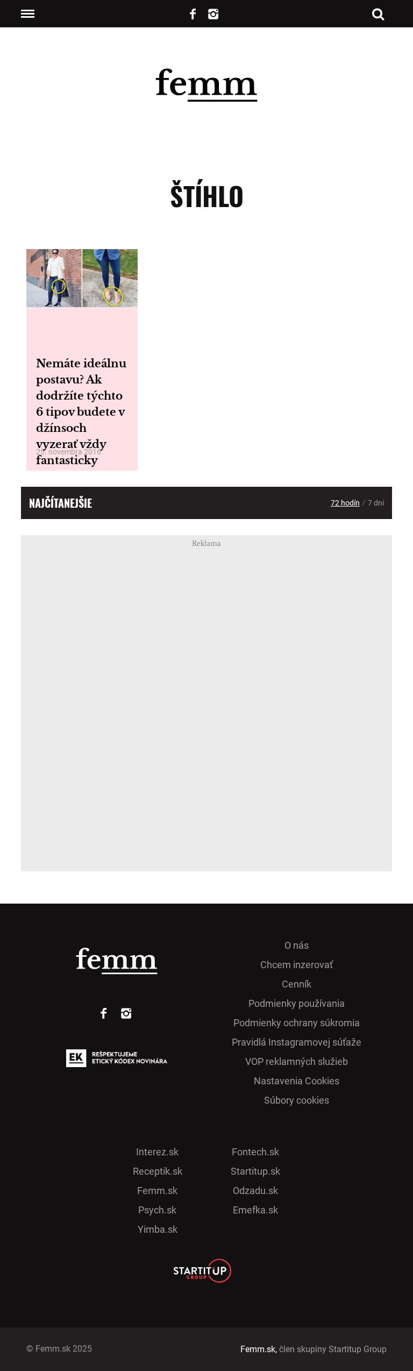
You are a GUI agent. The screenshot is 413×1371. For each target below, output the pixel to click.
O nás (296, 945)
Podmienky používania (296, 1003)
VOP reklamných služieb (296, 1061)
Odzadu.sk (255, 1190)
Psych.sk (157, 1210)
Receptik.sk (157, 1171)
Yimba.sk (157, 1229)
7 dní (376, 503)
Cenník (296, 984)
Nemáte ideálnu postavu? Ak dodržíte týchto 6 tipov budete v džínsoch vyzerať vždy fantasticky (81, 412)
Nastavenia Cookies (296, 1080)
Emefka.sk (255, 1210)
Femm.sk (157, 1190)
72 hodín (345, 503)
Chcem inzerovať (296, 964)
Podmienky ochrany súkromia (296, 1022)
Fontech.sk (255, 1151)
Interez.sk (157, 1151)
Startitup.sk (255, 1171)
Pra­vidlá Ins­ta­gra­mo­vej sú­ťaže (296, 1042)
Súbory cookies (296, 1100)
